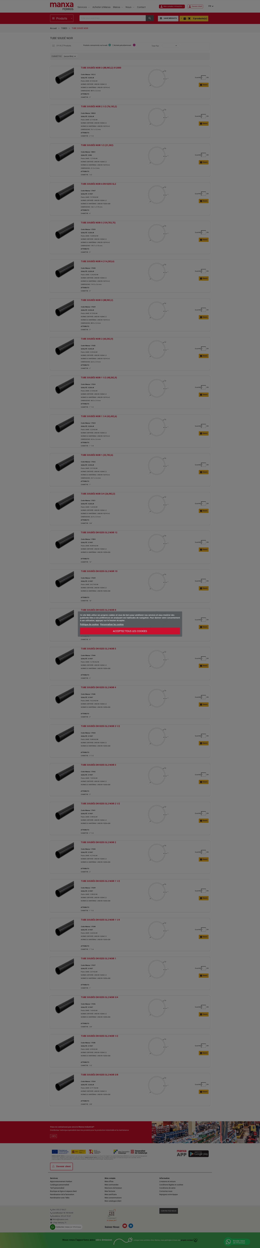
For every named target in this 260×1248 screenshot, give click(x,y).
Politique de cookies (89, 624)
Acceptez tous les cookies (130, 631)
